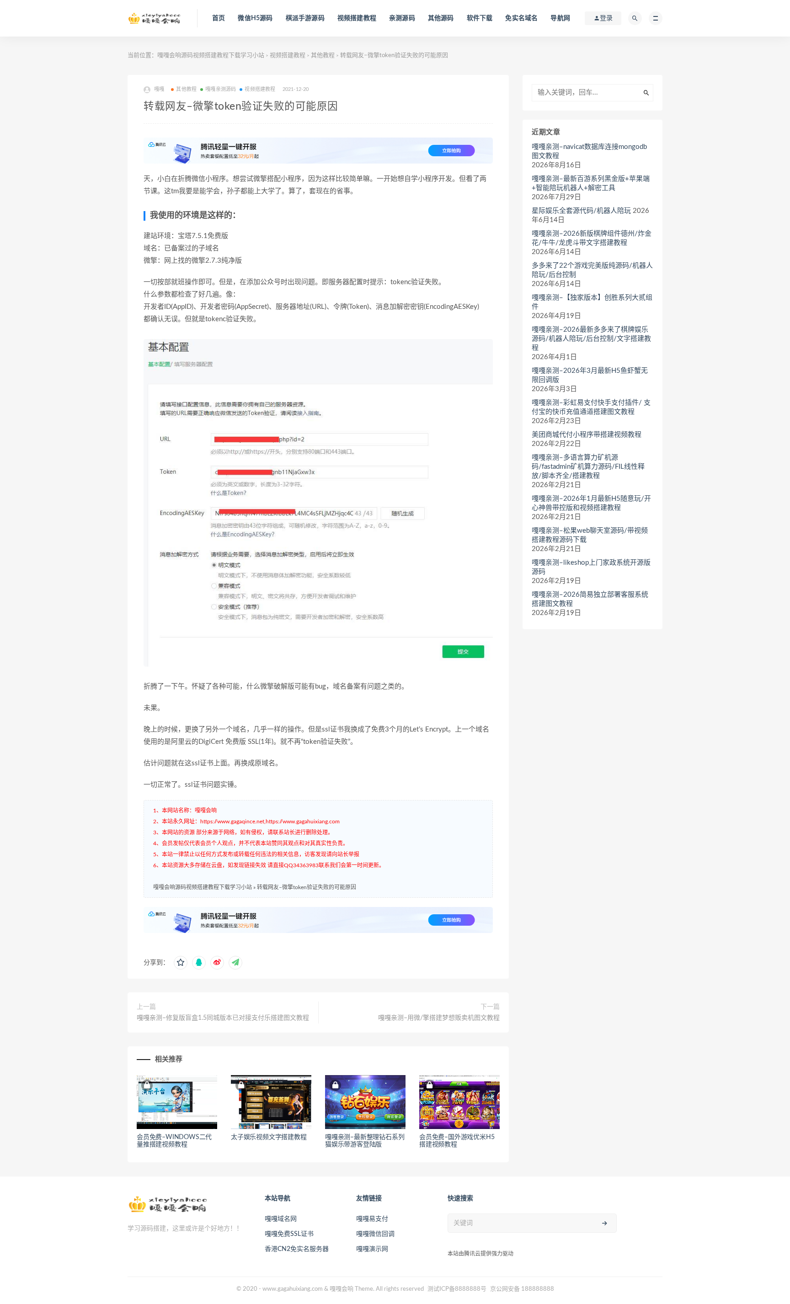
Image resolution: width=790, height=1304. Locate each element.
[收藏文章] (180, 963)
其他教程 (323, 55)
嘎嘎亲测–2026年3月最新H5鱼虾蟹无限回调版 (590, 375)
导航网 (560, 18)
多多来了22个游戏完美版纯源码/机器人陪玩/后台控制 (592, 270)
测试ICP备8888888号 (456, 1289)
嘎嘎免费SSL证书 (289, 1234)
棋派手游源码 (305, 18)
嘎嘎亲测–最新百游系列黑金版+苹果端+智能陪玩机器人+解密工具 (591, 183)
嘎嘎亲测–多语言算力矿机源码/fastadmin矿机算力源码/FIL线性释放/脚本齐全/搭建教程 (588, 466)
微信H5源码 (255, 18)
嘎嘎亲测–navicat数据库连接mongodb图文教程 (589, 151)
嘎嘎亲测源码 (220, 89)
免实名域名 (521, 18)
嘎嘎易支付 (372, 1219)
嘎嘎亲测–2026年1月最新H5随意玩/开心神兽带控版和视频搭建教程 (591, 503)
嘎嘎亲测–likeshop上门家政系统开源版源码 (591, 567)
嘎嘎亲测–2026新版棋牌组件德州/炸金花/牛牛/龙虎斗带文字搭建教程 (591, 238)
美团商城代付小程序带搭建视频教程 (586, 434)
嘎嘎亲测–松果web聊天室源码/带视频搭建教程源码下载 (590, 535)
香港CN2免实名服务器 (297, 1249)
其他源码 (441, 18)
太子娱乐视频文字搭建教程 (269, 1137)
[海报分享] (235, 963)
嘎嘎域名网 (281, 1219)
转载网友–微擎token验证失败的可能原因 (306, 887)
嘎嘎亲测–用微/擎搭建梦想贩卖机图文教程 (439, 1018)
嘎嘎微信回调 (375, 1234)
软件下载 (480, 18)
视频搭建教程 (356, 18)
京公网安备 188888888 (522, 1289)
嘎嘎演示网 (372, 1249)
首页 (218, 18)
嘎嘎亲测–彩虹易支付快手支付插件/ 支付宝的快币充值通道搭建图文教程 (591, 407)
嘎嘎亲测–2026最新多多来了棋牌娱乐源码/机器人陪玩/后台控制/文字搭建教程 (591, 338)
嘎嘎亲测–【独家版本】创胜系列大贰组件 (592, 302)
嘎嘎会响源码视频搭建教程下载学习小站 (210, 55)
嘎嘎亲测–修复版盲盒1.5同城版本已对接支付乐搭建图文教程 (223, 1018)
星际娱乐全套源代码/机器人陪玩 (581, 210)
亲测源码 (402, 18)
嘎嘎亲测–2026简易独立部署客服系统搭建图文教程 (590, 599)
